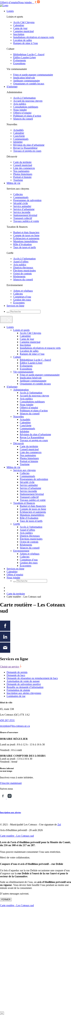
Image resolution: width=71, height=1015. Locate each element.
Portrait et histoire (22, 177)
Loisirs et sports (21, 330)
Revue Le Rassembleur (25, 147)
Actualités (18, 130)
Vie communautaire (23, 371)
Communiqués (20, 139)
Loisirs (10, 11)
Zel (59, 824)
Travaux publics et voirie (26, 221)
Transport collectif (22, 218)
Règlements (19, 276)
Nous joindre (25, 2)
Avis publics (19, 103)
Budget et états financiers (26, 232)
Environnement (21, 550)
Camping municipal (23, 31)
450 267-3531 (7, 720)
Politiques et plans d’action (27, 115)
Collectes (18, 194)
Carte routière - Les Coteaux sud (17, 835)
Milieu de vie (13, 183)
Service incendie (21, 212)
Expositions (19, 63)
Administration (21, 389)
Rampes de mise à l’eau (25, 43)
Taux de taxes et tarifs (24, 247)
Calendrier (18, 25)
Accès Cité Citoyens (24, 22)
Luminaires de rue (16, 696)
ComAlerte (19, 136)
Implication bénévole (24, 77)
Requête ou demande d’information (25, 687)
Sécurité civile (20, 203)
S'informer (12, 86)
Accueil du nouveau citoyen (27, 100)
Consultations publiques (25, 106)
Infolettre (18, 142)
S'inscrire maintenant (11, 783)
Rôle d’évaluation (22, 244)
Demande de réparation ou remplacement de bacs (32, 678)
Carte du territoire (22, 162)
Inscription (18, 34)
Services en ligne (15, 305)
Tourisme (18, 180)
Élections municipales (24, 270)
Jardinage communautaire (26, 80)
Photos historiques (22, 174)
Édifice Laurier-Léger (24, 57)
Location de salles (22, 40)
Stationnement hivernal (25, 215)
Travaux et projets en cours (27, 150)
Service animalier (22, 206)
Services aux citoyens (24, 470)
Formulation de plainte (18, 690)
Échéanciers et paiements (26, 238)
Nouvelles (18, 416)
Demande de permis (17, 672)
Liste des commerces (24, 168)
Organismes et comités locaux (28, 83)
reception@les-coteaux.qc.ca (15, 726)
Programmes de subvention (27, 200)
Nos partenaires (21, 171)
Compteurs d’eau (22, 296)
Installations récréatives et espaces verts (33, 37)
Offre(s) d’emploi (9, 2)
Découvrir (18, 443)
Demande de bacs (16, 675)
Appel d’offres (20, 261)
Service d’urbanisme (24, 209)
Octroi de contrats (22, 273)
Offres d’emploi (15, 574)
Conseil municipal (22, 165)
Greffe (16, 523)
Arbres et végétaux (23, 290)
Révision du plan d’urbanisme (28, 145)
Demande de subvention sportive (24, 684)
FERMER (5, 899)
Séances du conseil (23, 118)
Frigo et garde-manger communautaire (33, 74)
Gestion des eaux (22, 299)
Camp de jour (20, 28)
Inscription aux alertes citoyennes (24, 693)
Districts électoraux (23, 267)
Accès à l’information (24, 97)
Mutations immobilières (25, 241)
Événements (19, 60)
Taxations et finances (24, 503)
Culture (17, 356)
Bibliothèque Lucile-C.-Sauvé (28, 54)
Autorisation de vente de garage (23, 681)
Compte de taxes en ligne (26, 235)
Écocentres (19, 302)
